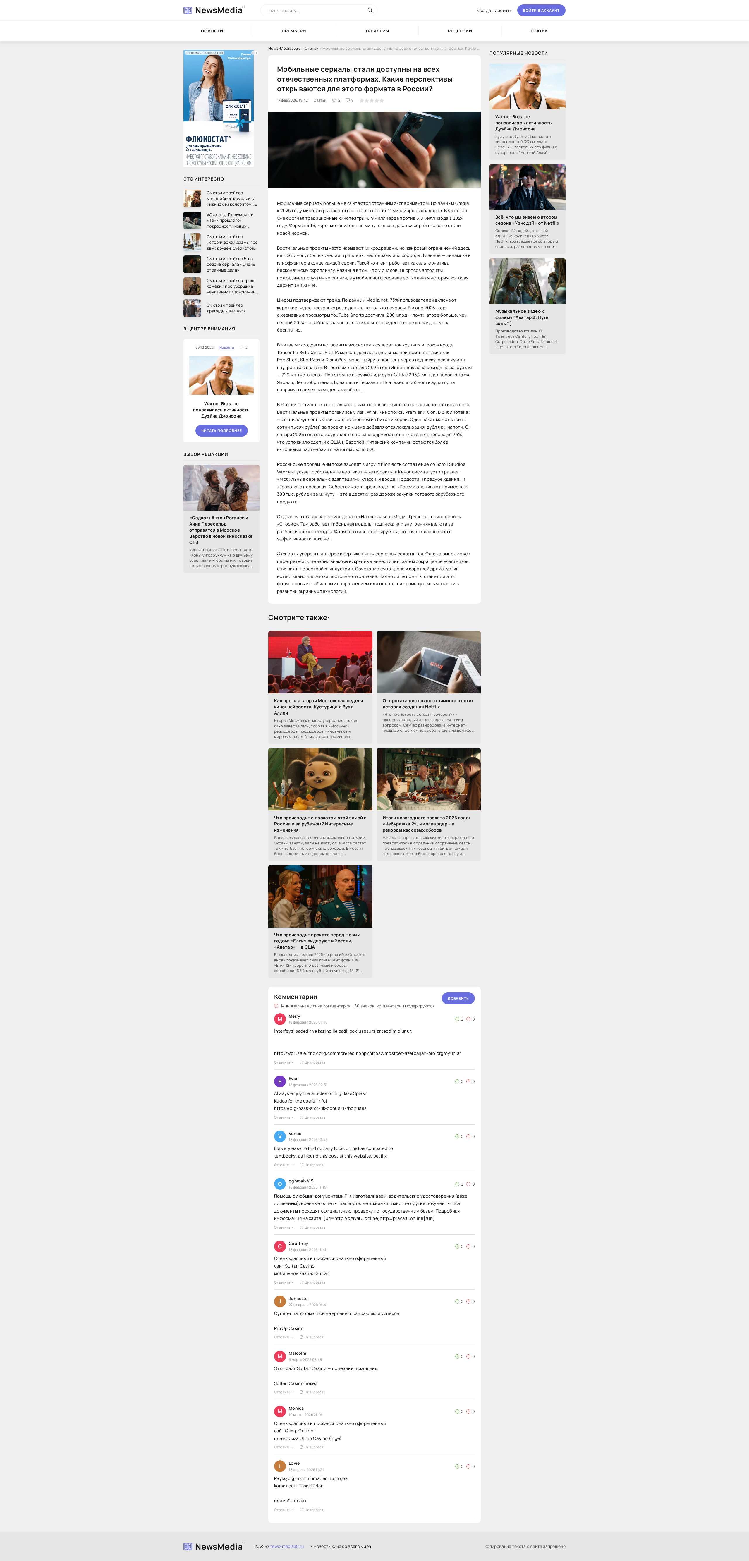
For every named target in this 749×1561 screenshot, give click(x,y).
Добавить (458, 998)
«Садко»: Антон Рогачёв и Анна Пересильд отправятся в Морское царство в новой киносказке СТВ (221, 530)
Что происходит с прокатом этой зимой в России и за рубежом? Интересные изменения (320, 824)
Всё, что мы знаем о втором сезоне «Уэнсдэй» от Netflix (527, 220)
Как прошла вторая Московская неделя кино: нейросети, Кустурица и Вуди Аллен (318, 707)
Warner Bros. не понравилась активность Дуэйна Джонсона (221, 410)
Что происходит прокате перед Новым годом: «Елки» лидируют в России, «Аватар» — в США (317, 941)
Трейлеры (377, 31)
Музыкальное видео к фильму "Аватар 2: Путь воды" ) (522, 317)
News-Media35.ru (284, 48)
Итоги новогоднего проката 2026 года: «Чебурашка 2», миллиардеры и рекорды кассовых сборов (426, 824)
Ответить (282, 1062)
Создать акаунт (494, 10)
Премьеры (294, 31)
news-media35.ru (287, 1546)
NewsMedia (219, 10)
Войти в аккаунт (541, 10)
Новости (212, 31)
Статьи (539, 31)
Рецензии (460, 31)
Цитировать (315, 1062)
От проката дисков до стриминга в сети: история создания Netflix (428, 704)
